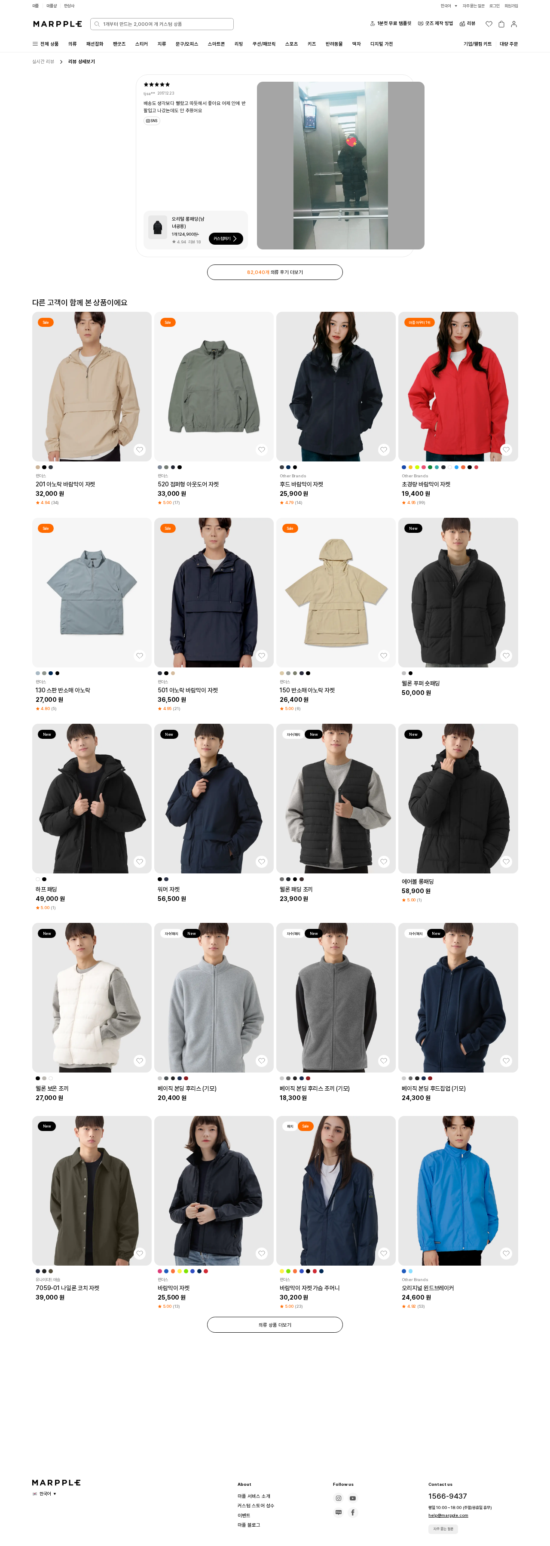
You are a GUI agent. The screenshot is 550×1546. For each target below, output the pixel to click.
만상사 (69, 5)
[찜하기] (140, 450)
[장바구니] (501, 24)
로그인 (494, 5)
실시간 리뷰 (43, 61)
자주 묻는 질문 (443, 1529)
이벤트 (244, 1515)
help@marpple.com (448, 1515)
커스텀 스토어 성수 (256, 1506)
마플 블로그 (249, 1525)
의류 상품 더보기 (275, 1325)
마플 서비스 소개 (254, 1496)
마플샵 (51, 5)
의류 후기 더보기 (274, 272)
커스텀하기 (222, 238)
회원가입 (511, 5)
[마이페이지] (514, 24)
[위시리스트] (489, 24)
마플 (35, 5)
